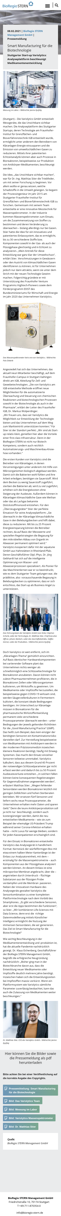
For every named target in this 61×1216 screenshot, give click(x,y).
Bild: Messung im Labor (23, 1109)
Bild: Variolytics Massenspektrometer (31, 1118)
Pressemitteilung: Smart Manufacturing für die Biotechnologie (32, 1090)
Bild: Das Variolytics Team (24, 1101)
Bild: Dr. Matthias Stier (22, 1126)
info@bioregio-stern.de (29, 1212)
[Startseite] (17, 5)
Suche (56, 5)
